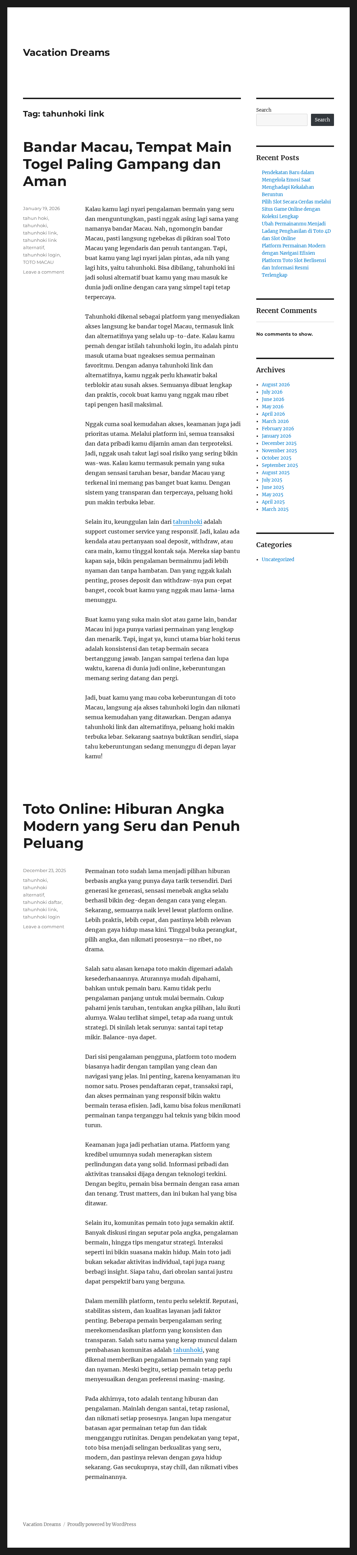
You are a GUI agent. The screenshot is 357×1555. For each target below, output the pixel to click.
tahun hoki (35, 218)
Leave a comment (43, 272)
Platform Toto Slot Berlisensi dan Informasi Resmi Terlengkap (294, 268)
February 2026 (278, 429)
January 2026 (276, 436)
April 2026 (273, 414)
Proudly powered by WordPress (101, 1524)
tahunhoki (187, 521)
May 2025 (272, 495)
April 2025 (273, 502)
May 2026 (273, 407)
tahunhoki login (41, 255)
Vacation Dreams (66, 52)
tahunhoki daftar (42, 902)
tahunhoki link (40, 233)
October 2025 (276, 458)
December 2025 (279, 443)
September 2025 (280, 465)
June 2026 (273, 399)
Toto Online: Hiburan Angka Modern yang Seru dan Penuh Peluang (131, 825)
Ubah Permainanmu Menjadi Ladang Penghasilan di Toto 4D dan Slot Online (296, 231)
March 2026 (275, 421)
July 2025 (272, 480)
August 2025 (276, 473)
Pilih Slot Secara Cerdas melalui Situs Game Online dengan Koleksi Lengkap (296, 209)
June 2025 (273, 487)
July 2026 (272, 392)
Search (264, 110)
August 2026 (276, 385)
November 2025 (279, 451)
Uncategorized (278, 560)
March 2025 (275, 509)
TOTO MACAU (38, 262)
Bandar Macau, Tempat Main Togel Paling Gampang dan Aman (127, 163)
